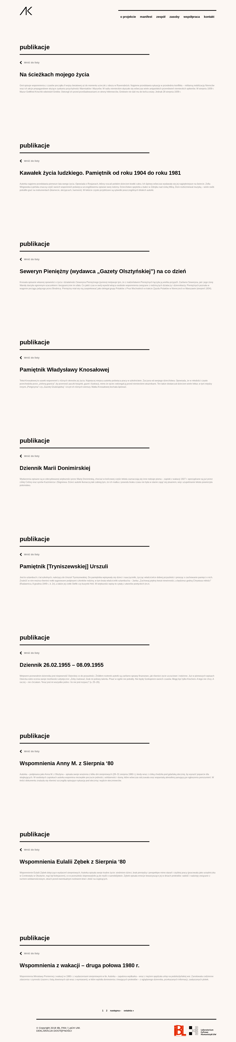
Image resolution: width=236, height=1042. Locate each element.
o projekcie (128, 16)
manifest (146, 16)
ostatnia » (129, 1010)
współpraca (192, 16)
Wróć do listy (31, 62)
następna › (115, 1010)
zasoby (174, 16)
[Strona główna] (26, 11)
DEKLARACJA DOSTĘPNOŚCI (54, 1030)
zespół (160, 16)
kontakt (209, 16)
